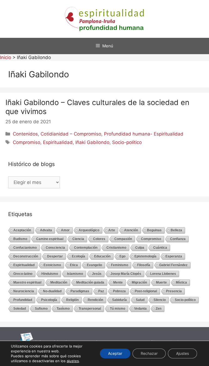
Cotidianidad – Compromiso (71, 134)
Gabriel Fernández (173, 265)
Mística (181, 282)
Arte (111, 230)
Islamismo (75, 274)
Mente (118, 282)
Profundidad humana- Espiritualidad (143, 134)
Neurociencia (23, 291)
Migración (139, 282)
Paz (101, 291)
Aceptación (22, 230)
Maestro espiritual (27, 282)
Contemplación (85, 248)
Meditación (58, 282)
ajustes (73, 361)
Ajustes (182, 353)
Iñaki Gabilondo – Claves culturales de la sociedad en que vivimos (97, 107)
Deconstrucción (25, 256)
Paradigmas (79, 291)
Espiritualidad (58, 142)
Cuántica (160, 248)
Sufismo (41, 308)
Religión (72, 300)
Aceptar (115, 353)
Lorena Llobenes (163, 274)
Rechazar (149, 353)
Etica (74, 265)
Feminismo (119, 265)
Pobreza (119, 291)
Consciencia (55, 248)
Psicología (49, 300)
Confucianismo (25, 248)
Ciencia (78, 239)
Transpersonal (90, 308)
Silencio (159, 300)
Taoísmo (63, 308)
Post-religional (146, 291)
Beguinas (154, 230)
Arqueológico (89, 230)
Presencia (174, 291)
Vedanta (140, 308)
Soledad (19, 308)
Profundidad (22, 300)
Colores (99, 239)
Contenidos (25, 134)
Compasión (123, 239)
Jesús (97, 274)
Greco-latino (22, 274)
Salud (140, 300)
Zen (158, 308)
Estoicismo (52, 265)
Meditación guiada (90, 282)
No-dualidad (52, 291)
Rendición (95, 300)
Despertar (55, 256)
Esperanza (173, 256)
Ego (122, 256)
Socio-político (127, 142)
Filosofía (143, 265)
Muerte (161, 282)
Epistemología (145, 256)
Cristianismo (116, 248)
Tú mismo (117, 308)
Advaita (46, 230)
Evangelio (94, 265)
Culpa (139, 248)
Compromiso (26, 142)
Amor (65, 230)
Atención (131, 230)
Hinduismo (49, 274)
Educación (102, 256)
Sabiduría (119, 300)
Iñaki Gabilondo (92, 142)
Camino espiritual (49, 239)
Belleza (176, 230)
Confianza (178, 239)
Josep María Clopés (125, 274)
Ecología (78, 256)
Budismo (20, 239)
